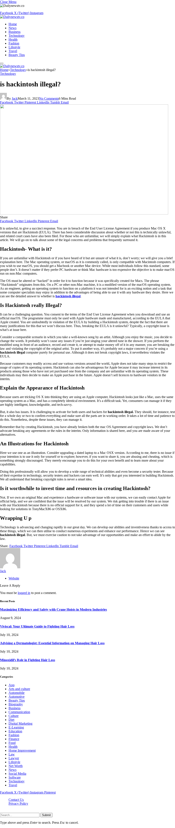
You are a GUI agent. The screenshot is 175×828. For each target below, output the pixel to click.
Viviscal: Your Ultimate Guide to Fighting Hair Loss (37, 626)
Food (12, 743)
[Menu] (1, 63)
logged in (24, 593)
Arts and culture (19, 689)
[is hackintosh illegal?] (84, 213)
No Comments (49, 98)
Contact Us (16, 799)
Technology (17, 35)
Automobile (17, 693)
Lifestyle (14, 47)
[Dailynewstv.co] (12, 17)
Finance (14, 739)
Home (13, 24)
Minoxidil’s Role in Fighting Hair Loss (27, 660)
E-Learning (16, 727)
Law (12, 754)
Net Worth (16, 766)
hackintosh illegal (67, 296)
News (12, 28)
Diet (11, 719)
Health (13, 39)
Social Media (17, 773)
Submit (46, 815)
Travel (13, 51)
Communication (19, 712)
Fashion (14, 43)
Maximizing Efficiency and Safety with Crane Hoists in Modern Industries (53, 609)
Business (14, 32)
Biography (16, 704)
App (12, 685)
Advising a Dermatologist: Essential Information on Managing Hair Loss (52, 643)
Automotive (17, 696)
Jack (15, 98)
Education (15, 731)
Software (15, 777)
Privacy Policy (18, 803)
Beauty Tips (17, 55)
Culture (14, 716)
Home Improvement (22, 750)
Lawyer (14, 758)
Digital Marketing (20, 723)
